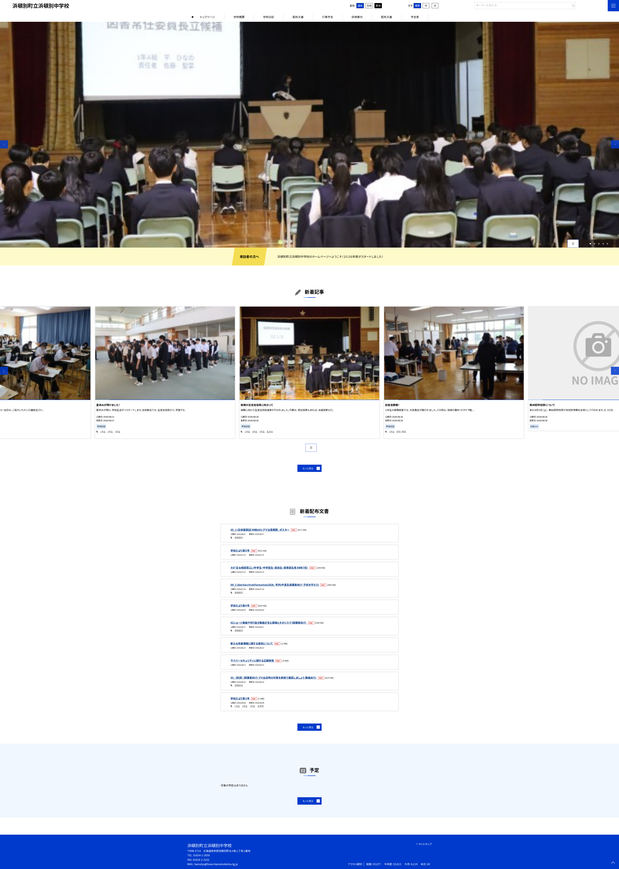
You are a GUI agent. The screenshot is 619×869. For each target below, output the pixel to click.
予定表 (415, 17)
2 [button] (594, 243)
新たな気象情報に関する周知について (252, 643)
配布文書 (298, 17)
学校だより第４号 (240, 605)
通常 (360, 5)
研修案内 (357, 17)
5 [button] (607, 243)
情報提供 (239, 537)
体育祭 (260, 706)
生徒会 (270, 431)
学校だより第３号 (240, 698)
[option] (309, 135)
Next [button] (615, 144)
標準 (417, 5)
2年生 (110, 431)
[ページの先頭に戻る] (613, 863)
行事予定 (327, 17)
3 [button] (599, 243)
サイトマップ (425, 844)
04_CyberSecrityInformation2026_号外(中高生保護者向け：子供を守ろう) (275, 585)
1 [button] (590, 243)
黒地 (378, 5)
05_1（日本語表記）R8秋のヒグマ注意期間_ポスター (260, 530)
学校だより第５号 (240, 550)
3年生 (117, 431)
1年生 (103, 431)
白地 (369, 5)
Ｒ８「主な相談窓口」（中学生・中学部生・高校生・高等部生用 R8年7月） (270, 567)
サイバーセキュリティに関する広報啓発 (253, 660)
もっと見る (308, 468)
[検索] (573, 5)
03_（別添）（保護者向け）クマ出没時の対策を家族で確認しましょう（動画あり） (274, 677)
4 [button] (603, 243)
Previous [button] (4, 144)
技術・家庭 (401, 431)
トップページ (207, 17)
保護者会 (239, 685)
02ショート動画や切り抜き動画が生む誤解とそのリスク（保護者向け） (269, 622)
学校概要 (239, 17)
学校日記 (268, 17)
